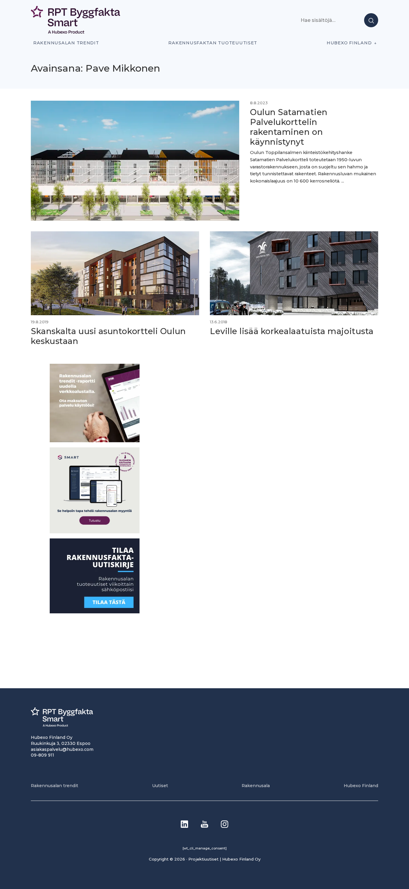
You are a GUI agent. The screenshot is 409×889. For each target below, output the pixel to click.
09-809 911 (42, 755)
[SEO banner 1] (95, 532)
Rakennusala (256, 785)
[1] (95, 612)
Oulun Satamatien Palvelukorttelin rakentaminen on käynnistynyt (289, 127)
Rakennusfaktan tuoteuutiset (212, 43)
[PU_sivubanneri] (95, 440)
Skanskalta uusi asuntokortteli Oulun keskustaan (108, 336)
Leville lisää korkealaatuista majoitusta (292, 331)
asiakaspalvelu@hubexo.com (62, 749)
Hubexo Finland (349, 43)
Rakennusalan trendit (66, 43)
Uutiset (160, 785)
